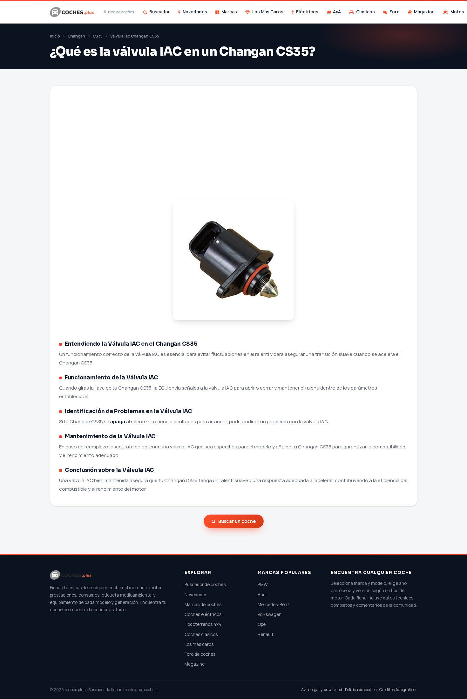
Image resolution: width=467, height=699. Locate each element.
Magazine (424, 12)
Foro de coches (200, 654)
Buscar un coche (237, 521)
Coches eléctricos (203, 614)
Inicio (55, 36)
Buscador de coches (205, 584)
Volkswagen (269, 614)
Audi (262, 595)
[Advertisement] (233, 150)
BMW (263, 584)
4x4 (337, 12)
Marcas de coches (203, 604)
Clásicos (365, 12)
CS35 (98, 36)
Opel (262, 624)
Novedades (195, 12)
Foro (394, 12)
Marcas (229, 12)
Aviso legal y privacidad (321, 689)
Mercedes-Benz (274, 604)
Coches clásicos (201, 634)
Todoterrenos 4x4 (203, 624)
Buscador (159, 12)
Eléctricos (307, 12)
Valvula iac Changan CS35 (134, 36)
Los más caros (199, 644)
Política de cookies (360, 689)
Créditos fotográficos (398, 689)
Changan (76, 36)
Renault (266, 634)
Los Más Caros (267, 12)
